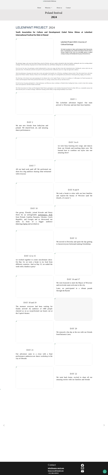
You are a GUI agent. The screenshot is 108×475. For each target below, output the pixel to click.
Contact (68, 8)
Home (39, 8)
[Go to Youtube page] (82, 471)
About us (59, 8)
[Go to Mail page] (82, 468)
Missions (47, 8)
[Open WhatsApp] (105, 471)
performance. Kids (45, 215)
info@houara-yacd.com (56, 468)
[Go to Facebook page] (82, 465)
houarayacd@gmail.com (56, 471)
